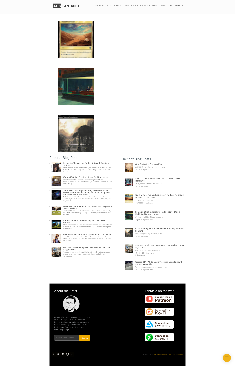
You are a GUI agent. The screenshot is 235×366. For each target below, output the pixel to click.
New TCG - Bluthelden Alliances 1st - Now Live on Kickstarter (158, 179)
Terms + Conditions (176, 354)
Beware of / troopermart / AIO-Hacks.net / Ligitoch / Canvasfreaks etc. (87, 207)
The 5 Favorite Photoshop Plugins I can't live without (84, 221)
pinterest (63, 354)
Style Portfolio (114, 5)
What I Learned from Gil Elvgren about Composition (87, 234)
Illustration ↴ (131, 5)
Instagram (67, 354)
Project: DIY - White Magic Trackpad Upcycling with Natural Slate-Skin (159, 263)
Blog (154, 5)
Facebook (54, 354)
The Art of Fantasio (63, 3)
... (123, 278)
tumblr (72, 354)
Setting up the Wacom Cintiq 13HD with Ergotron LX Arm (86, 164)
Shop (170, 5)
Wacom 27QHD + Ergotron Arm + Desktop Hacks (85, 177)
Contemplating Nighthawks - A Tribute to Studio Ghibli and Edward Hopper (157, 213)
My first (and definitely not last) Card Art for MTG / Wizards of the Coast (159, 196)
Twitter (58, 354)
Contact (179, 5)
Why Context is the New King (148, 164)
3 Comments (140, 255)
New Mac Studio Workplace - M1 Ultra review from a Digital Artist (86, 248)
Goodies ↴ (145, 5)
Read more (149, 169)
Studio (162, 5)
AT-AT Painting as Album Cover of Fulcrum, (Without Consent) (159, 229)
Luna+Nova (99, 5)
